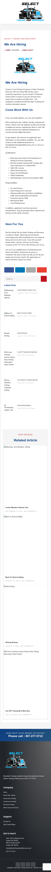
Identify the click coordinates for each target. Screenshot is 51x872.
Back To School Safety (24, 313)
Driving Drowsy (22, 333)
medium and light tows (24, 99)
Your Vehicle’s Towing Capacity (27, 380)
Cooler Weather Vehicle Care (26, 290)
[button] (5, 11)
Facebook (9, 255)
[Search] (44, 279)
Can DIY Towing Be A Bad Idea (27, 352)
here (22, 137)
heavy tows (9, 99)
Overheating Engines (24, 405)
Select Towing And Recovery (20, 39)
